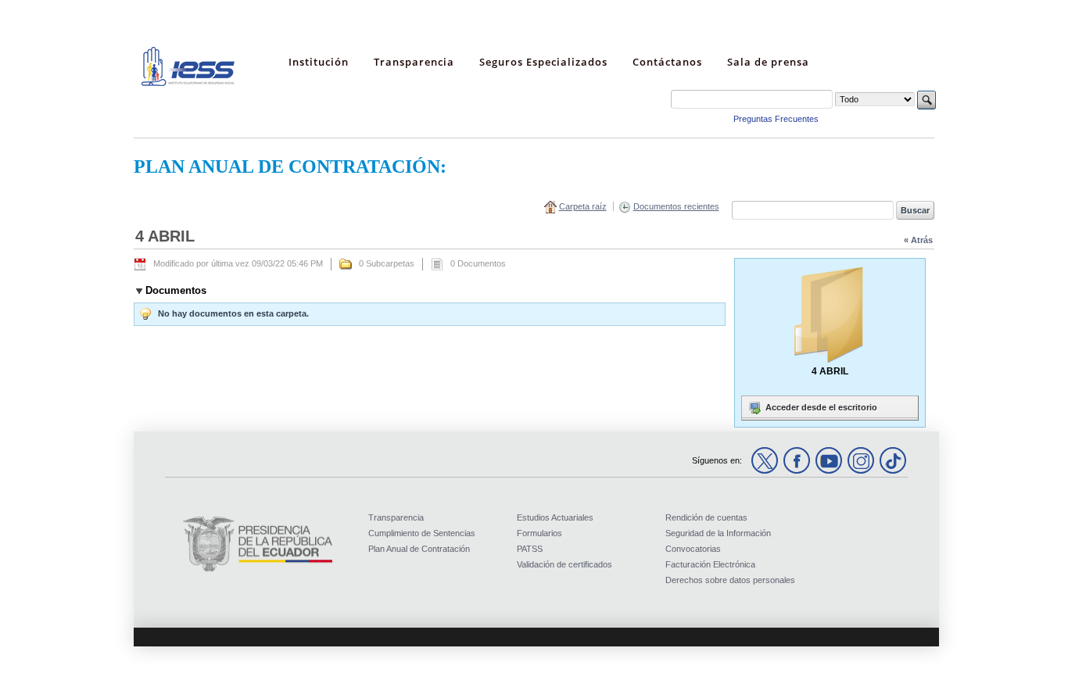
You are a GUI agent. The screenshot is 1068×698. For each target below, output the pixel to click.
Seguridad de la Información (718, 533)
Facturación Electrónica (710, 564)
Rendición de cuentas (706, 517)
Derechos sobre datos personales (730, 580)
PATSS (530, 548)
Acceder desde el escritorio (820, 407)
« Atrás (918, 240)
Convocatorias (693, 548)
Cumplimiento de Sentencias (421, 533)
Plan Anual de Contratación (419, 548)
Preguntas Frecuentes (776, 118)
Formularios (539, 533)
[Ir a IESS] (188, 83)
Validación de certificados (564, 564)
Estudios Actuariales (555, 517)
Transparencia (396, 517)
